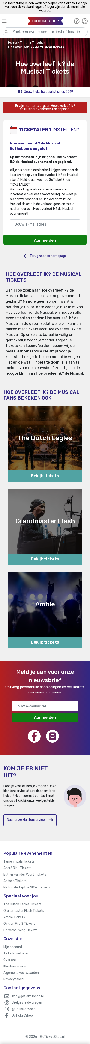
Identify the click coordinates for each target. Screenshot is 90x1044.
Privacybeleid (13, 979)
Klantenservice (14, 966)
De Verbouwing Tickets (20, 930)
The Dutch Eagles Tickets (22, 904)
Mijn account (12, 947)
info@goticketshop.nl (28, 996)
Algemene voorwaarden (21, 973)
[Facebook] (34, 736)
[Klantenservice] (77, 21)
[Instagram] (52, 736)
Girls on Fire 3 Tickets (19, 924)
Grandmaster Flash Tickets (23, 911)
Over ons (9, 960)
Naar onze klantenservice (26, 820)
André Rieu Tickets (17, 868)
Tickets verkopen (16, 953)
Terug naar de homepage (48, 256)
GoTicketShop (22, 1015)
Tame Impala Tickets (19, 861)
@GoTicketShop (24, 1009)
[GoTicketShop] (45, 21)
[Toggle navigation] (12, 21)
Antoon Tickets (15, 881)
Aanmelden (45, 240)
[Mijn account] (85, 21)
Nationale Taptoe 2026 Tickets (26, 887)
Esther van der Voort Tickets (24, 874)
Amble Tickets (14, 917)
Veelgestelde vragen (27, 1003)
